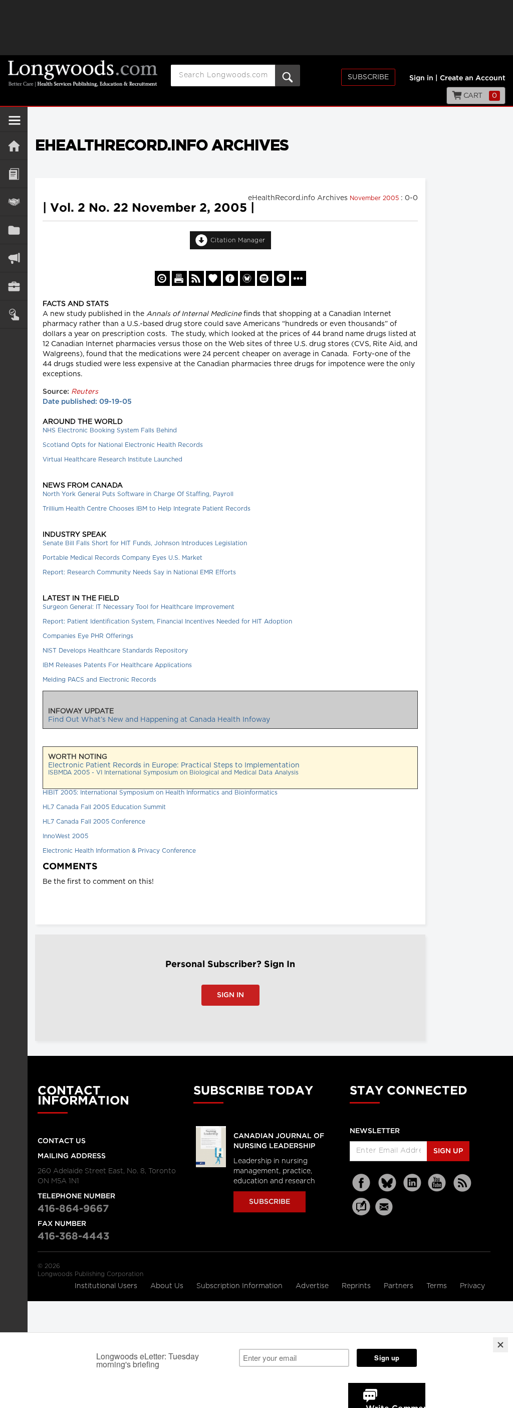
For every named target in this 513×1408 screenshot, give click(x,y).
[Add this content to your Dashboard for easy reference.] (213, 278)
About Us (167, 1286)
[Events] (14, 202)
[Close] (500, 1344)
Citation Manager (238, 240)
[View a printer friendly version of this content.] (179, 278)
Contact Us (62, 1141)
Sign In (230, 995)
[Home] (14, 146)
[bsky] (387, 1183)
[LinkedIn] (412, 1183)
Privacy (472, 1286)
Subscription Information (239, 1286)
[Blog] (361, 1212)
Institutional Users (107, 1286)
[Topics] (14, 174)
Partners (399, 1286)
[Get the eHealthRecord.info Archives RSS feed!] (196, 278)
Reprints (357, 1286)
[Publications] (14, 230)
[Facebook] (362, 1183)
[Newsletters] (385, 1206)
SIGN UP (448, 1151)
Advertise (313, 1286)
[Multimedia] (14, 258)
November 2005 (375, 198)
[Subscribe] (14, 314)
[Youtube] (437, 1183)
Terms (437, 1286)
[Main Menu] (15, 124)
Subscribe (368, 77)
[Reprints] (162, 278)
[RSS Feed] (462, 1183)
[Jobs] (14, 286)
